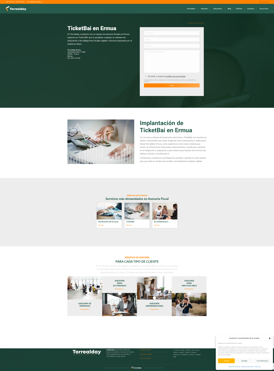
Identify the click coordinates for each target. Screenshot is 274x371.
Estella (182, 350)
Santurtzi (191, 354)
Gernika (187, 350)
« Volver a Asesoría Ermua (196, 23)
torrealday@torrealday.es (34, 2)
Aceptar (226, 361)
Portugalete (183, 354)
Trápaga (197, 354)
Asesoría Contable (146, 354)
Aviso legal (258, 366)
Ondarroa (176, 354)
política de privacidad (175, 76)
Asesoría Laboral (145, 350)
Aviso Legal (147, 367)
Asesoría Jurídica (145, 358)
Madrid (187, 352)
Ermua (176, 350)
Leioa (197, 350)
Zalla (174, 357)
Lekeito (175, 352)
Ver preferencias (262, 361)
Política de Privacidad (157, 367)
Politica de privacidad (234, 366)
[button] (270, 338)
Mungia (193, 352)
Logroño (181, 352)
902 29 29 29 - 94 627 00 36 (15, 2)
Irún (192, 350)
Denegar (244, 361)
